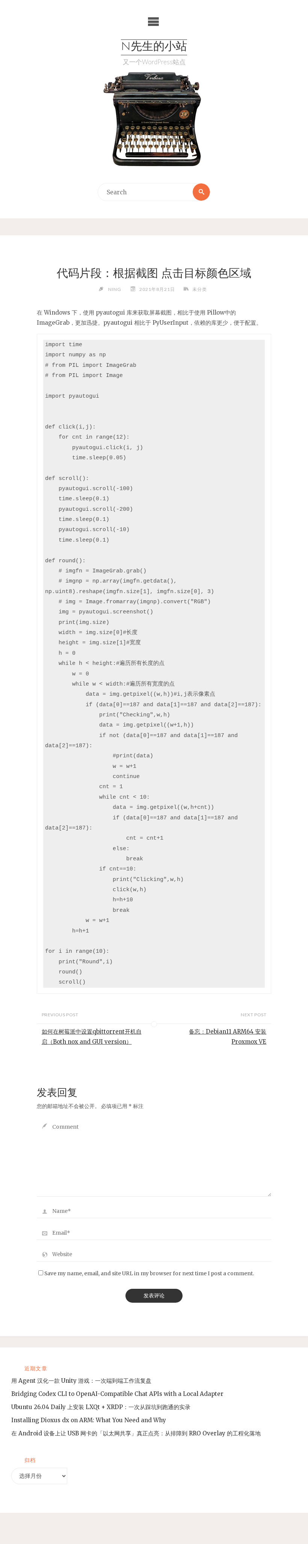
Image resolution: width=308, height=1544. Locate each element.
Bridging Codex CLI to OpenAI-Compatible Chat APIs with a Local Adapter (117, 1393)
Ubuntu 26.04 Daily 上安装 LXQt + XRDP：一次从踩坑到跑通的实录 (100, 1407)
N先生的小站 (154, 47)
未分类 (199, 289)
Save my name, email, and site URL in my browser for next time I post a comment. (149, 1273)
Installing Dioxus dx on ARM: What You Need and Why (88, 1420)
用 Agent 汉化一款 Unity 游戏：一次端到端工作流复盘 (81, 1380)
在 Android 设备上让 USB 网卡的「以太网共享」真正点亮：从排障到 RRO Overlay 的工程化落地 (136, 1433)
